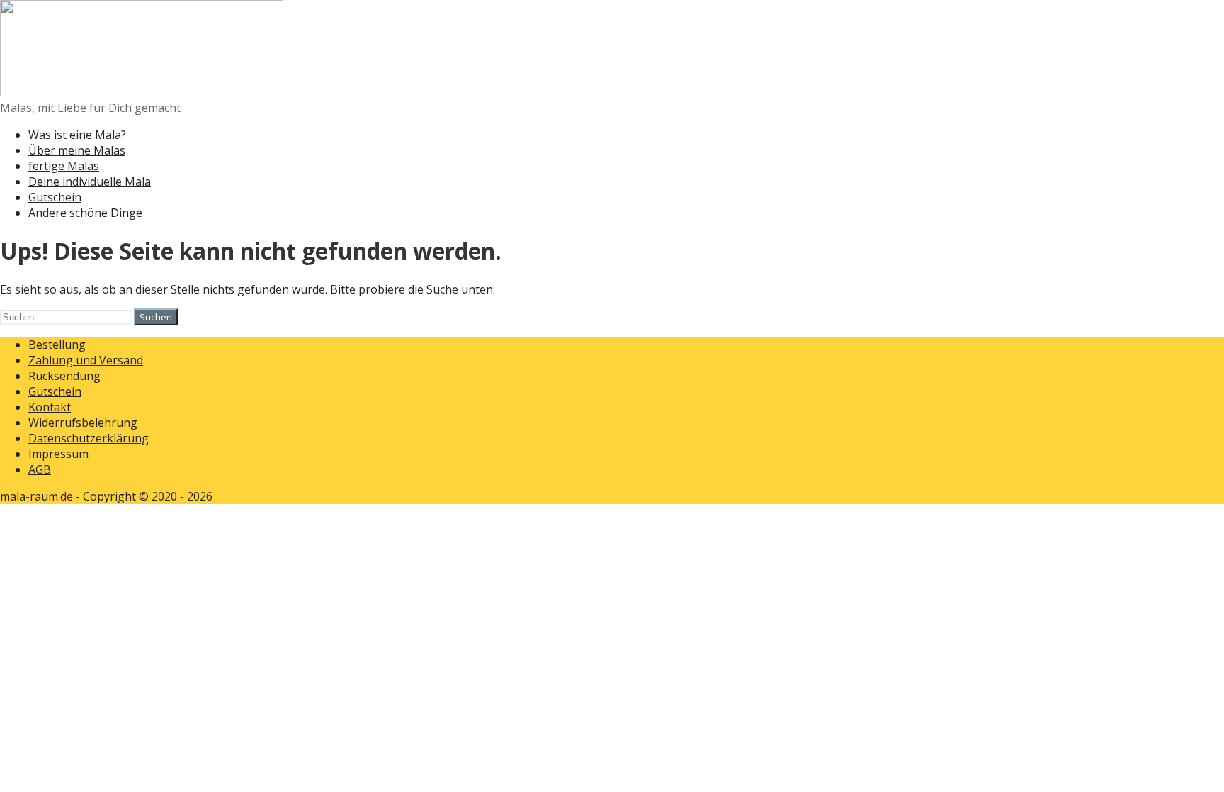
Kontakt (49, 407)
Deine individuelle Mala (89, 181)
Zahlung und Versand (85, 360)
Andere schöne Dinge (85, 213)
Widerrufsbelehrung (82, 422)
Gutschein (54, 197)
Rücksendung (64, 376)
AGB (39, 469)
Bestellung (57, 344)
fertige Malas (63, 166)
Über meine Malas (76, 150)
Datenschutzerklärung (88, 438)
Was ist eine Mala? (77, 135)
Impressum (58, 454)
